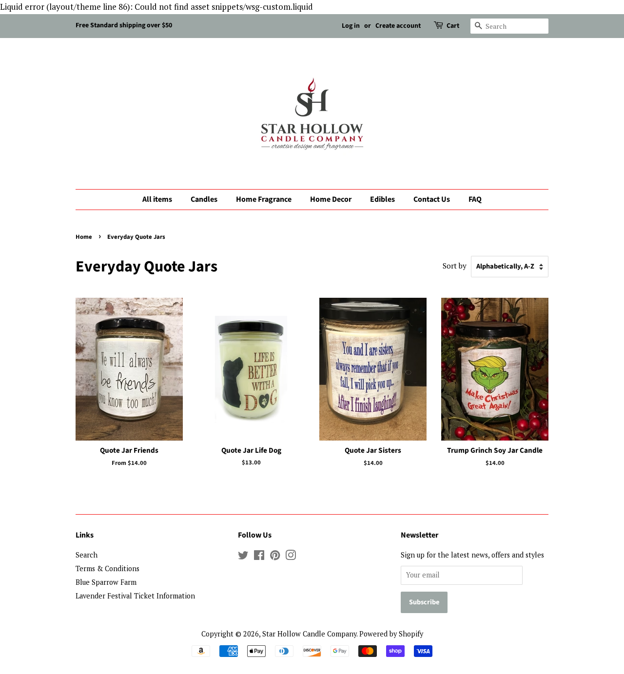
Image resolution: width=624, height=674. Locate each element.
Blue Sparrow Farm (106, 582)
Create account (398, 26)
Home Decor (330, 199)
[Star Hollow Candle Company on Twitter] (243, 556)
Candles (204, 199)
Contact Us (431, 199)
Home (84, 236)
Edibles (382, 199)
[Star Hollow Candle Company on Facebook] (259, 556)
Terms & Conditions (107, 568)
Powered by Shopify (391, 633)
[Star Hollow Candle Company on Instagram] (290, 556)
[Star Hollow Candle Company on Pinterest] (275, 556)
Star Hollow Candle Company (309, 633)
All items (157, 199)
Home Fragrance (264, 199)
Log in (351, 26)
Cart (453, 26)
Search (87, 554)
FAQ (475, 199)
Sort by (455, 265)
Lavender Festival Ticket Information (135, 595)
